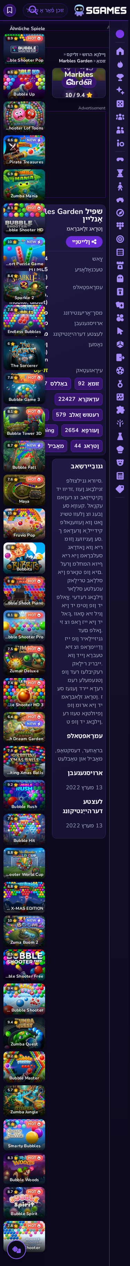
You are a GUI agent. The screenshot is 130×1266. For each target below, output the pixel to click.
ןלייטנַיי (82, 242)
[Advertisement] (53, 154)
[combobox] (45, 10)
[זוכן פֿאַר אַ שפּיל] (33, 10)
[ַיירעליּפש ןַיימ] (9, 10)
